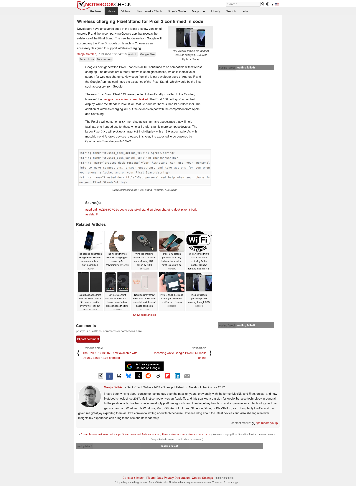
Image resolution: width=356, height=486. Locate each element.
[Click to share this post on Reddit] (148, 375)
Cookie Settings (202, 477)
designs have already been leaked (125, 99)
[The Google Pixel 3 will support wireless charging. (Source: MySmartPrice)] (190, 37)
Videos (126, 11)
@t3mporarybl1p (266, 423)
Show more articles (144, 314)
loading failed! (227, 67)
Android (132, 54)
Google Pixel (147, 54)
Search (231, 11)
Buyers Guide (177, 11)
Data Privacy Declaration (173, 477)
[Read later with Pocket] (157, 375)
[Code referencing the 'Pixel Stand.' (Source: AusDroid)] (144, 167)
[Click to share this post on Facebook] (109, 376)
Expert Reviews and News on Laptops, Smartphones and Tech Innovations (120, 434)
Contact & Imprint (134, 477)
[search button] (263, 4)
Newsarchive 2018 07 (199, 434)
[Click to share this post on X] (138, 375)
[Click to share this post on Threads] (119, 376)
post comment (89, 339)
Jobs (245, 11)
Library (215, 11)
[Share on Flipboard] (167, 375)
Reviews (95, 11)
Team (151, 477)
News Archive (178, 434)
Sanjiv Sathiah (86, 54)
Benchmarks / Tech (149, 11)
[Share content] (100, 375)
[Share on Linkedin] (177, 375)
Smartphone (86, 59)
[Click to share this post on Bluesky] (128, 376)
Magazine (198, 11)
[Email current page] (187, 376)
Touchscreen (104, 59)
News (111, 11)
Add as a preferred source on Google (148, 366)
